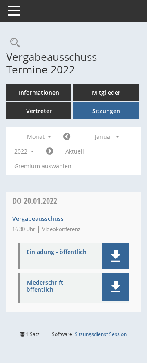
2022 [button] (21, 151)
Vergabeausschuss (38, 219)
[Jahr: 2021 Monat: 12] (66, 136)
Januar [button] (104, 136)
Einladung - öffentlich (57, 252)
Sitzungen (106, 111)
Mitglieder (106, 92)
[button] (115, 256)
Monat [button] (36, 136)
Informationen (39, 92)
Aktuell (74, 151)
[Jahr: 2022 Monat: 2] (49, 151)
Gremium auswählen (42, 166)
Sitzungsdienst (101, 334)
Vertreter (39, 111)
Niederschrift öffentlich (45, 286)
